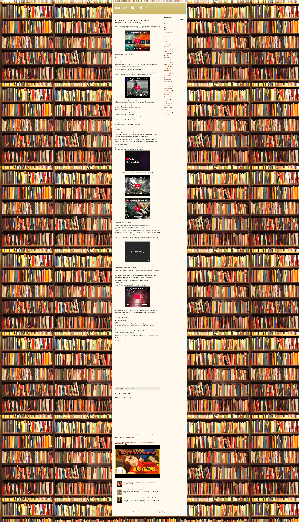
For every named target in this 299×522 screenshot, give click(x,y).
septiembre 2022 (168, 55)
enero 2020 (166, 83)
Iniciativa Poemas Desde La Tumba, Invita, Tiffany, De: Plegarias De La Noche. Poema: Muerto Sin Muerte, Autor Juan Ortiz (140, 498)
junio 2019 (166, 96)
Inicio (138, 435)
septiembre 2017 (168, 112)
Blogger (164, 512)
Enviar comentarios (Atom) (127, 437)
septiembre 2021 (168, 68)
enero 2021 (166, 72)
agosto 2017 (167, 114)
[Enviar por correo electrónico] (127, 388)
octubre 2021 (167, 66)
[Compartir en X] (130, 388)
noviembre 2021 (167, 64)
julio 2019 (166, 94)
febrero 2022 (167, 59)
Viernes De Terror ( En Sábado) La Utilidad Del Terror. (135, 490)
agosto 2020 (167, 75)
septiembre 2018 (168, 109)
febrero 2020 (167, 81)
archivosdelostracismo (131, 7)
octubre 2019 (167, 88)
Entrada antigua (155, 435)
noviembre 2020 (167, 74)
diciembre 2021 (167, 62)
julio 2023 (166, 46)
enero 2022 (166, 61)
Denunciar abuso (167, 37)
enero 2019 (166, 101)
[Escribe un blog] (128, 388)
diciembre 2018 (167, 103)
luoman (150, 512)
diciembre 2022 (167, 49)
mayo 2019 (166, 98)
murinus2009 (169, 30)
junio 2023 (166, 48)
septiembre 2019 (168, 90)
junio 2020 (166, 79)
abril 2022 (166, 57)
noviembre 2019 (167, 86)
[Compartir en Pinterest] (133, 388)
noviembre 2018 (167, 105)
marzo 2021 (167, 70)
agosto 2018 (167, 111)
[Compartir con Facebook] (131, 388)
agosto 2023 (167, 44)
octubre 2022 (167, 53)
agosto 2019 (167, 92)
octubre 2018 (167, 107)
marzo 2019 (167, 99)
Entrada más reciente (120, 435)
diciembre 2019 (167, 85)
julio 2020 (166, 77)
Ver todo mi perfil (168, 32)
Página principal (169, 23)
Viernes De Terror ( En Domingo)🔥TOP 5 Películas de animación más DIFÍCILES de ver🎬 (134, 443)
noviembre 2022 (167, 51)
